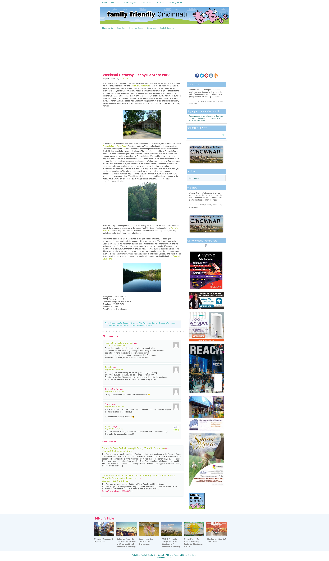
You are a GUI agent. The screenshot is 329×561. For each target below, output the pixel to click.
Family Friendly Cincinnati (164, 16)
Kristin (108, 426)
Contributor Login (164, 557)
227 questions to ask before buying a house (205, 119)
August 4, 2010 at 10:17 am (114, 406)
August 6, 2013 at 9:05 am (114, 369)
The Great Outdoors (148, 323)
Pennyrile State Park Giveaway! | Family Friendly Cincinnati (133, 448)
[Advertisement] (164, 50)
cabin (173, 323)
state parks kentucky (118, 325)
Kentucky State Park (140, 85)
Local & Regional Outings (127, 323)
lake (106, 325)
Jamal (108, 367)
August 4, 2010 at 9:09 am (114, 429)
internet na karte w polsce (118, 343)
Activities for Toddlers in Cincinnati (146, 541)
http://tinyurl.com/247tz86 (116, 491)
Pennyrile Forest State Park (114, 146)
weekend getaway (144, 325)
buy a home (207, 116)
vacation (132, 325)
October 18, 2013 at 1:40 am (115, 345)
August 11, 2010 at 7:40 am (114, 391)
